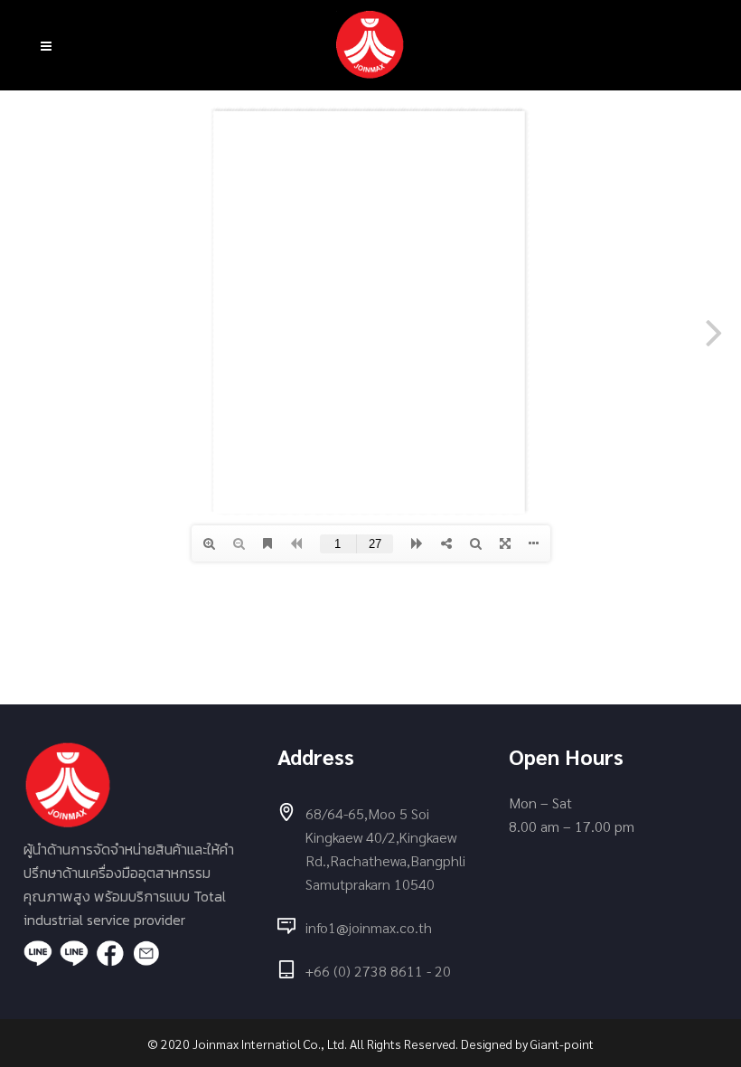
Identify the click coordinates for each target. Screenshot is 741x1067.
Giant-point (562, 1043)
